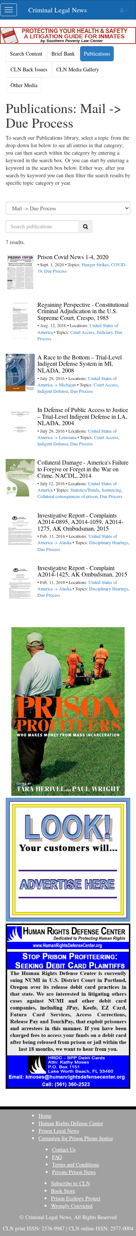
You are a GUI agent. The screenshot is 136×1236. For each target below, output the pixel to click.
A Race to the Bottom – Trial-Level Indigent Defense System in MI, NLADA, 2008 (79, 363)
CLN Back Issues (29, 69)
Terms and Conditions (75, 1164)
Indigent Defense (52, 391)
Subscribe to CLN (70, 1183)
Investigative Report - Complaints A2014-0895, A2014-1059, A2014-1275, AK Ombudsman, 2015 (80, 521)
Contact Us (64, 1149)
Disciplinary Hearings (108, 542)
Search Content (26, 53)
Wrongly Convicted (72, 1205)
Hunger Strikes (95, 264)
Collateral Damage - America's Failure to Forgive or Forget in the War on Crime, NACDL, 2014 (82, 468)
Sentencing (111, 490)
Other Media (24, 85)
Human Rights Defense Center (71, 1123)
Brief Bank (63, 53)
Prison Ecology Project (75, 1198)
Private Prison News (74, 1172)
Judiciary (105, 332)
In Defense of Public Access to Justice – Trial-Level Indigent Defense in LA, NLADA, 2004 (82, 416)
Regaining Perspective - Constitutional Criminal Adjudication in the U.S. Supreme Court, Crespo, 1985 (82, 310)
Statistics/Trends (84, 490)
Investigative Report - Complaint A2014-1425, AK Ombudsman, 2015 (82, 571)
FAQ (57, 1157)
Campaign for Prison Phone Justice (76, 1138)
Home (45, 1115)
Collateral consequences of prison (67, 496)
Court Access (82, 332)
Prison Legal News (59, 1130)
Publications (97, 53)
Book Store (63, 1190)
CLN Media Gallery (77, 69)
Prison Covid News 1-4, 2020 (72, 257)
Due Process (55, 271)
